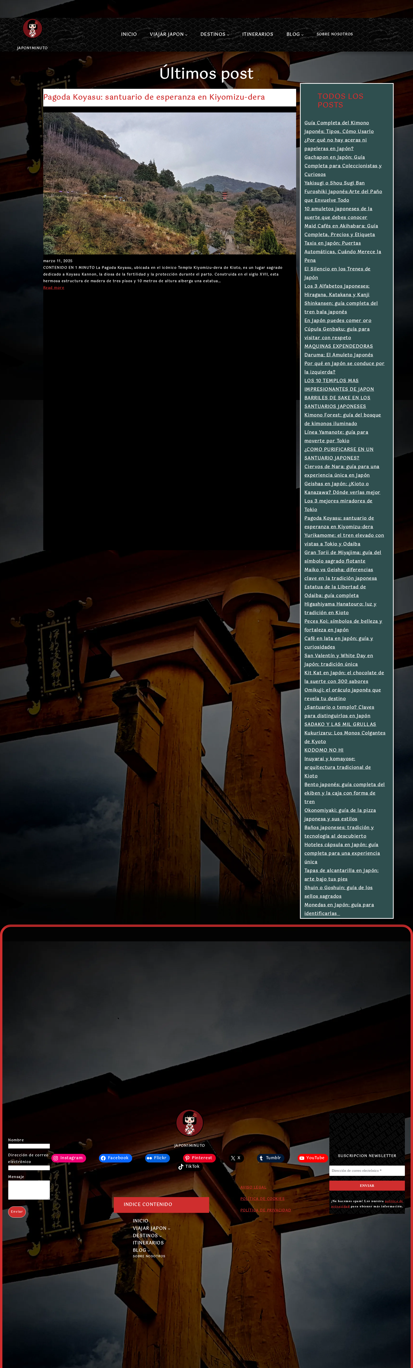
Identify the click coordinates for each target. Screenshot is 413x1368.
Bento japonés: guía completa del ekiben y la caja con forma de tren (344, 793)
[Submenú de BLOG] (302, 34)
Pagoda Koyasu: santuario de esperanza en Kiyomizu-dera (154, 97)
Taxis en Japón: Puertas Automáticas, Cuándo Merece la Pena (342, 252)
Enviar (17, 1212)
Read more (54, 288)
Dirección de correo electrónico (28, 1158)
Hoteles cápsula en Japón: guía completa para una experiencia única (342, 853)
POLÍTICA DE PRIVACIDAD (265, 1210)
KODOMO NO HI (324, 750)
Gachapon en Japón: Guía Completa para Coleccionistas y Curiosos (343, 166)
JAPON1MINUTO (32, 48)
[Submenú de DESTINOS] (228, 34)
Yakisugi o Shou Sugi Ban (334, 183)
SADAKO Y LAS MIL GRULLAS (340, 724)
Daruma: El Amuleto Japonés (338, 355)
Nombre (16, 1140)
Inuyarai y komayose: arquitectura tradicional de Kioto (337, 767)
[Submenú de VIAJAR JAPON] (186, 34)
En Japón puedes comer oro (338, 320)
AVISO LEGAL (253, 1187)
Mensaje (16, 1177)
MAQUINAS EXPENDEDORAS (338, 346)
